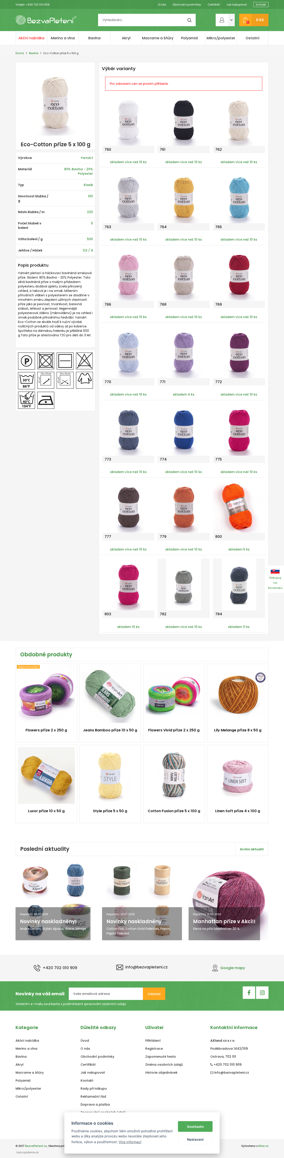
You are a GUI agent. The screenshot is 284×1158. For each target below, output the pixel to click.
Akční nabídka (31, 38)
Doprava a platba (95, 1104)
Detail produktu (44, 732)
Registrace (154, 1048)
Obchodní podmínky (187, 4)
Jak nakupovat (236, 4)
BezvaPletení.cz (36, 1146)
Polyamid (189, 38)
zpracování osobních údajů (105, 1004)
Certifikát (214, 4)
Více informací (130, 1142)
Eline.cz (263, 1146)
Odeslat (154, 994)
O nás (162, 4)
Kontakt (261, 4)
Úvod (85, 1040)
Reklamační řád (93, 1096)
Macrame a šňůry (157, 38)
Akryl (126, 38)
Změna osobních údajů (164, 1064)
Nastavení (195, 1139)
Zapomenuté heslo (160, 1056)
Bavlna (94, 38)
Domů (20, 53)
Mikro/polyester (221, 38)
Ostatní (252, 38)
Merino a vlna (63, 38)
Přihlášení (153, 1040)
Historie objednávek (161, 1072)
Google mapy (232, 967)
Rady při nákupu (94, 1088)
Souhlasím (195, 1126)
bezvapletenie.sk (27, 1152)
